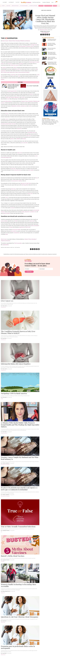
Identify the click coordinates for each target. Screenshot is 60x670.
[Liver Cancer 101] (20, 289)
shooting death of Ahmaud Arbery (26, 46)
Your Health (4, 2)
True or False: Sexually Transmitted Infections (18, 526)
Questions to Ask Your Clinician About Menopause (19, 617)
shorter (31, 94)
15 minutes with (4, 433)
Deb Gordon (4, 397)
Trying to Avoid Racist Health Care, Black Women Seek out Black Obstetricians (52, 58)
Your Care (17, 2)
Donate (55, 5)
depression (16, 97)
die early (24, 138)
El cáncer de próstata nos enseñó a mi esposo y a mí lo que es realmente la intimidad (19, 488)
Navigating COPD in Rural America (14, 393)
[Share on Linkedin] (47, 34)
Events (3, 5)
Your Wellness (11, 2)
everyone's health (16, 229)
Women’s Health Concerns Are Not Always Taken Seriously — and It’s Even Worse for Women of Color (14, 86)
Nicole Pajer (4, 431)
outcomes (25, 142)
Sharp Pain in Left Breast (46, 119)
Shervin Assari (5, 40)
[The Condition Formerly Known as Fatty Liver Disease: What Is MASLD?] (20, 320)
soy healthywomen (24, 5)
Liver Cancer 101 (7, 301)
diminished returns (32, 132)
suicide (22, 97)
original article (6, 244)
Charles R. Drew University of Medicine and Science (19, 40)
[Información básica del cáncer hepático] (20, 352)
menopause (3, 622)
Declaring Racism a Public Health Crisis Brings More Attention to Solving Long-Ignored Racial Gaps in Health (52, 63)
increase (12, 207)
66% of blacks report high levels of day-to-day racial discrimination (15, 72)
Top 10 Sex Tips (47, 120)
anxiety (18, 105)
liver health (3, 307)
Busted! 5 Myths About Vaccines (12, 556)
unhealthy (18, 138)
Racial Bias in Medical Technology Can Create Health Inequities (52, 44)
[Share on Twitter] (43, 34)
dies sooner (13, 231)
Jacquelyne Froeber (5, 530)
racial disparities (47, 10)
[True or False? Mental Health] (23, 85)
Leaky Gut (53, 120)
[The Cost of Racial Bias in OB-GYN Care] (44, 49)
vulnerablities (16, 232)
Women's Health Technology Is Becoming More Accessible (18, 585)
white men (13, 168)
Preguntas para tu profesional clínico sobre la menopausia (18, 647)
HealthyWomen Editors (43, 29)
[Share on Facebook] (41, 34)
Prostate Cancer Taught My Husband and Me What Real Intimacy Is (19, 458)
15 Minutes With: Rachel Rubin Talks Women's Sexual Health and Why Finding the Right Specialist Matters (20, 425)
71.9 (5, 60)
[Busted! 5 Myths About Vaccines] (20, 544)
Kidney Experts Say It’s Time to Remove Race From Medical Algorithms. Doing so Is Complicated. (52, 53)
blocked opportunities (12, 91)
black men (28, 135)
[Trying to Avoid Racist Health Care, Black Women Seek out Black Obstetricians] (44, 58)
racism (18, 69)
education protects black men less (8, 123)
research (4, 67)
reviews (2, 79)
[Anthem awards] (50, 95)
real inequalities (25, 184)
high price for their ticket (26, 183)
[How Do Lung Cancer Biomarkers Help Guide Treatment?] (20, 666)
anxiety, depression (25, 211)
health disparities (7, 247)
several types (32, 62)
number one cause (14, 65)
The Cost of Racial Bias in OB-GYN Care (52, 49)
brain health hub (15, 5)
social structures (17, 170)
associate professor (7, 101)
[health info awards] (50, 109)
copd (2, 398)
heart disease (11, 97)
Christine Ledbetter (5, 463)
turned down (13, 74)
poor (22, 142)
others (15, 67)
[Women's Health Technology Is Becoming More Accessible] (20, 573)
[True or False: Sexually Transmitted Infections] (20, 512)
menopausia (3, 654)
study (7, 113)
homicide (10, 63)
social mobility (4, 220)
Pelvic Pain (54, 121)
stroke (2, 63)
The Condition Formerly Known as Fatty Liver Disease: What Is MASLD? (18, 332)
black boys (13, 188)
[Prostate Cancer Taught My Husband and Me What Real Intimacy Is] (20, 446)
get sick (12, 138)
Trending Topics (45, 118)
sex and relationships (5, 464)
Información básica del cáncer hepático (15, 364)
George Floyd (34, 44)
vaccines (2, 561)
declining (21, 63)
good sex (8, 5)
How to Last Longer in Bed (49, 124)
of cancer (37, 62)
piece (6, 234)
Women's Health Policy (45, 31)
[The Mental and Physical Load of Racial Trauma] (44, 40)
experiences (21, 227)
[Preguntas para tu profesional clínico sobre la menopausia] (20, 635)
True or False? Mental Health (32, 85)
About (52, 2)
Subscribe (41, 5)
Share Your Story (48, 5)
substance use (23, 105)
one (19, 76)
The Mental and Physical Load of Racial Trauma (52, 40)
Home (42, 10)
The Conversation (18, 243)
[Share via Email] (49, 34)
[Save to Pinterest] (45, 34)
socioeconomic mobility (16, 180)
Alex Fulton (4, 338)
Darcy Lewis (4, 305)
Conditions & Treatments (46, 2)
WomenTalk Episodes (33, 5)
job (19, 74)
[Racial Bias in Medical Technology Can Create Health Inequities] (44, 44)
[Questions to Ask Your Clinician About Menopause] (20, 605)
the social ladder (35, 225)
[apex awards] (50, 82)
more (8, 98)
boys (36, 177)
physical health (6, 213)
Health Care (12, 247)
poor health (31, 170)
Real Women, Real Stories (36, 2)
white (16, 220)
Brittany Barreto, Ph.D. (6, 591)
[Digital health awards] (50, 71)
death (7, 97)
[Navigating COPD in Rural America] (20, 382)
